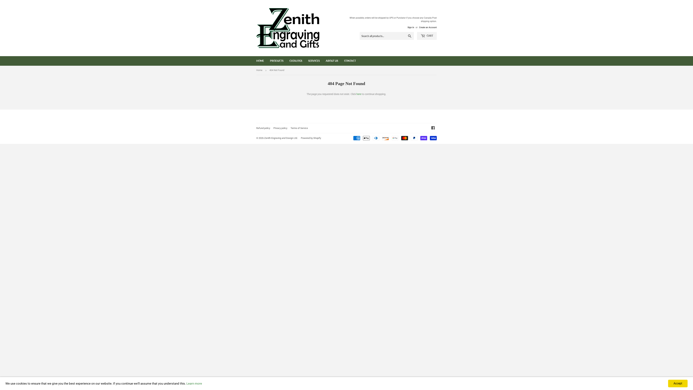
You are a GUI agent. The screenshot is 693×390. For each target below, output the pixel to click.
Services (314, 60)
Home (260, 60)
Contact (350, 60)
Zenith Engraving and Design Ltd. (281, 138)
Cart (429, 35)
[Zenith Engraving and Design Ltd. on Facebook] (433, 128)
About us (332, 60)
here (358, 94)
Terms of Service (299, 128)
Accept (678, 383)
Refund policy (263, 128)
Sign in (410, 27)
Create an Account (428, 27)
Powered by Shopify (311, 138)
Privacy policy (280, 128)
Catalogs (295, 60)
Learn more (194, 383)
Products (277, 60)
